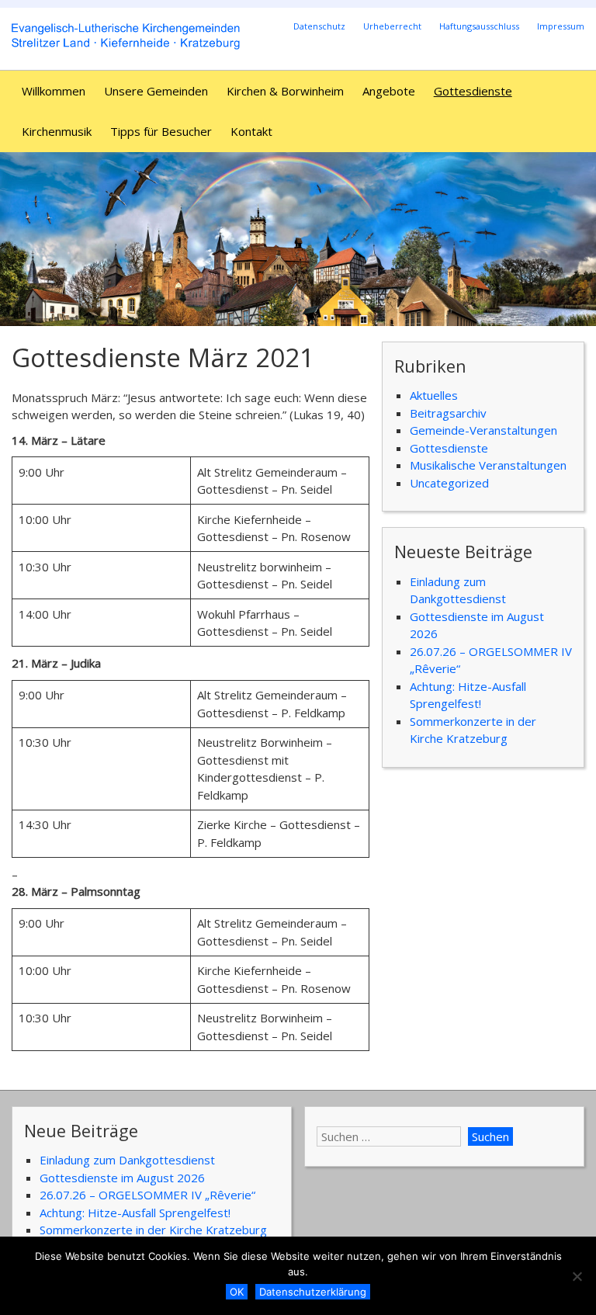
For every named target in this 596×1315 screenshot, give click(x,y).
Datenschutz (319, 26)
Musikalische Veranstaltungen (488, 465)
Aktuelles (434, 395)
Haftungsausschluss (479, 26)
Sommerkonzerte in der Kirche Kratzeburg (153, 1229)
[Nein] (576, 1276)
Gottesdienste (473, 91)
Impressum (560, 26)
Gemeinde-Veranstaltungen (483, 430)
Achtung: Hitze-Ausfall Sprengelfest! (135, 1212)
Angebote (388, 91)
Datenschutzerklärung (312, 1292)
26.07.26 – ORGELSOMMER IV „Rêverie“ (147, 1194)
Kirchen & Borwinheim (285, 91)
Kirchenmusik (57, 131)
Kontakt (251, 131)
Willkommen (53, 91)
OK (237, 1292)
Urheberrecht (392, 26)
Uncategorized (449, 483)
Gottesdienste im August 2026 (122, 1177)
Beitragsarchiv (448, 413)
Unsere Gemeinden (156, 91)
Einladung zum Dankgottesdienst (127, 1160)
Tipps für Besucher (161, 131)
